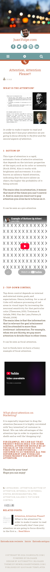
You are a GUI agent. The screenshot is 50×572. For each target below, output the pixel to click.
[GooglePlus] (25, 47)
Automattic (25, 561)
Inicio (28, 541)
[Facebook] (13, 47)
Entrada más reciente (12, 541)
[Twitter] (19, 47)
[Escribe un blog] (8, 505)
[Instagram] (31, 47)
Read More (24, 531)
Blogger (32, 558)
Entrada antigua (41, 541)
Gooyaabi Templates (33, 567)
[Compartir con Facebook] (13, 505)
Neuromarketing (22, 494)
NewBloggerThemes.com (30, 564)
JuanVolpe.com (25, 40)
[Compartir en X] (10, 505)
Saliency (21, 497)
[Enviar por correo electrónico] (5, 505)
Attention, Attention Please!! (25, 72)
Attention (26, 488)
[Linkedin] (36, 47)
